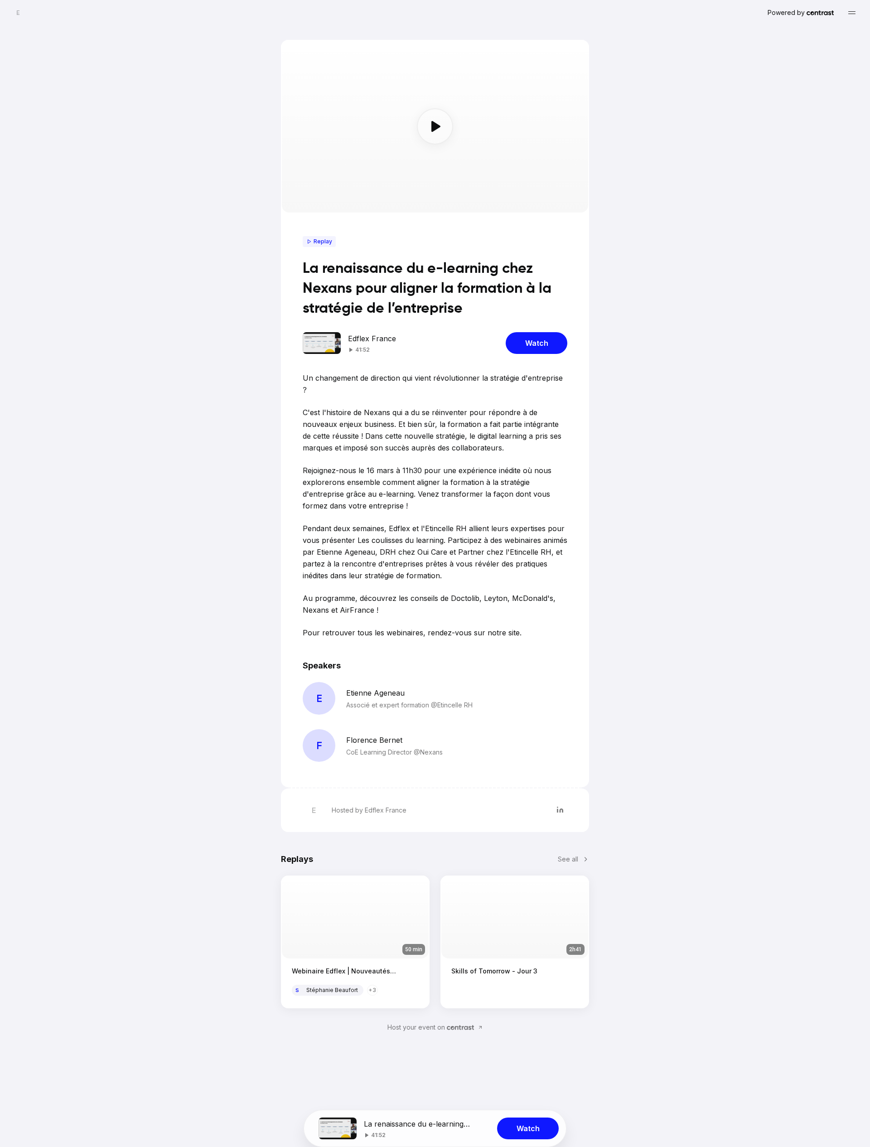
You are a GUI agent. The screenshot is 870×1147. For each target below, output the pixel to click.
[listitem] (560, 810)
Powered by (786, 12)
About (401, 990)
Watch (536, 343)
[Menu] (852, 12)
